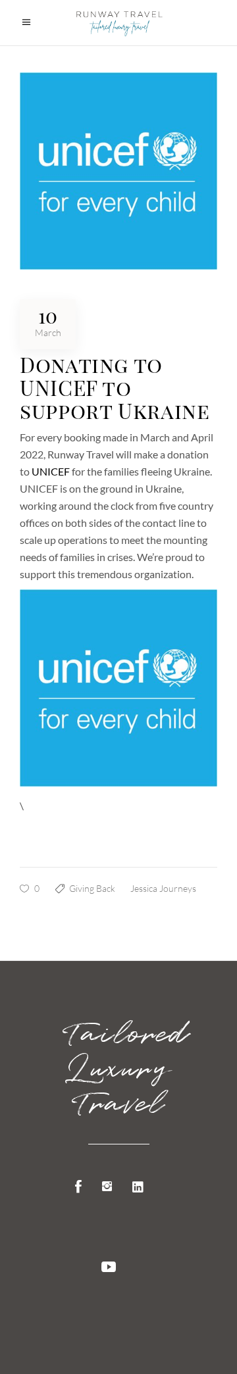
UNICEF (51, 471)
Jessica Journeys (163, 888)
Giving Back (92, 888)
